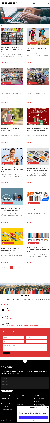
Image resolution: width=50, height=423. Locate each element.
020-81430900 (8, 318)
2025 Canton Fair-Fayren (33, 89)
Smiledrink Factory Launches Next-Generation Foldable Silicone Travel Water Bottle (12, 169)
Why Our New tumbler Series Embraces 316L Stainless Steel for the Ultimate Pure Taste (38, 249)
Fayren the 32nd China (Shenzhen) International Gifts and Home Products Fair (11, 49)
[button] (47, 407)
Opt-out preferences (33, 420)
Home (4, 25)
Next (46, 267)
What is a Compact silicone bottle (36, 209)
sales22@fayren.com (10, 310)
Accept (33, 417)
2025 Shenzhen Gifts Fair (7, 89)
